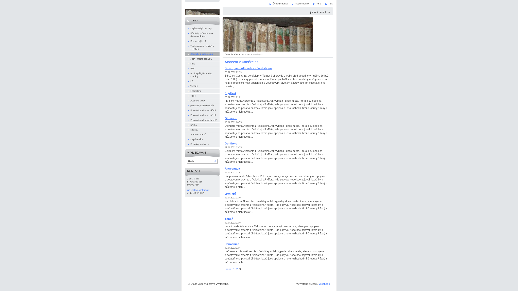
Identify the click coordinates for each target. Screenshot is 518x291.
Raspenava (232, 168)
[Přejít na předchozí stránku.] (230, 269)
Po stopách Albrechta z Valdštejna (248, 68)
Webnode (324, 283)
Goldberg (231, 143)
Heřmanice (232, 244)
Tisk (330, 3)
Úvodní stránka (232, 54)
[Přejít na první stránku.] (227, 269)
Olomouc (231, 118)
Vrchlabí (230, 193)
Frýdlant (230, 93)
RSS (318, 3)
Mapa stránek (302, 3)
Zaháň (229, 218)
